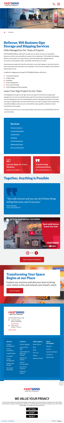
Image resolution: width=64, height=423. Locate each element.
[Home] (11, 4)
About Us (49, 346)
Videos (35, 355)
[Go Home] (4, 32)
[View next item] (36, 253)
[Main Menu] (58, 4)
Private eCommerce (10, 349)
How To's (35, 352)
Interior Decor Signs (24, 348)
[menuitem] (32, 128)
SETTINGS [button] (32, 409)
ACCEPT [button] (32, 413)
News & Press (37, 344)
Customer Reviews (51, 352)
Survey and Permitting (9, 368)
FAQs (34, 350)
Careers (48, 349)
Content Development (10, 345)
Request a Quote (38, 358)
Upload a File (50, 357)
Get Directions (15, 323)
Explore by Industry (23, 372)
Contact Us (49, 354)
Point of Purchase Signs (24, 363)
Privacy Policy (4, 421)
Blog (34, 347)
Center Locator (12, 329)
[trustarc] (59, 421)
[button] (61, 383)
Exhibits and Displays (23, 358)
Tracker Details (11, 421)
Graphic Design (10, 353)
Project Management (10, 359)
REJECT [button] (32, 416)
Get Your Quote (15, 291)
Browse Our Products (23, 367)
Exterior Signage (24, 344)
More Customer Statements (32, 259)
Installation (9, 356)
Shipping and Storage (10, 364)
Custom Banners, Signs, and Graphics (25, 353)
